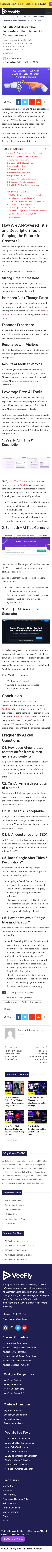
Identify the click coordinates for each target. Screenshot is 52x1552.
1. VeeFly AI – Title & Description (23, 179)
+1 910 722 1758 (18, 1314)
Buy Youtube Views (13, 1200)
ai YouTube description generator (18, 997)
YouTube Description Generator (26, 481)
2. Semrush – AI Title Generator (22, 182)
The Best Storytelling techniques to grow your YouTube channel (38, 1056)
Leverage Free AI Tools (15, 175)
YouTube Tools (15, 17)
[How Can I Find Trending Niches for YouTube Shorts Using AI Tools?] (14, 1117)
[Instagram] (12, 1328)
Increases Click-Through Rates (21, 163)
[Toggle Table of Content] (44, 149)
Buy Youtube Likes (13, 1210)
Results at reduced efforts (19, 172)
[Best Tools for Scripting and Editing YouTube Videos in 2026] (37, 1117)
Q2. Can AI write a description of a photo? (26, 201)
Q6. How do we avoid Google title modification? (23, 215)
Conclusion (10, 188)
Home (5, 17)
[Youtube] (24, 1328)
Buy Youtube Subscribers (15, 1205)
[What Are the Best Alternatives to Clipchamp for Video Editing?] (37, 1088)
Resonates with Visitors (18, 169)
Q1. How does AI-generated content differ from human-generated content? (26, 196)
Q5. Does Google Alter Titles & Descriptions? (28, 211)
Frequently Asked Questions (17, 192)
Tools (8, 1093)
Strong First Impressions (19, 160)
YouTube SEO (22, 716)
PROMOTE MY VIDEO (13, 1539)
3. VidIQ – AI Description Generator (24, 185)
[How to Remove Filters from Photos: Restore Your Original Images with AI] (14, 1088)
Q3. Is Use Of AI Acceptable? (21, 204)
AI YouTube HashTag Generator (18, 1255)
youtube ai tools (10, 1002)
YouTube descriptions (31, 1002)
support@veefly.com (18, 1319)
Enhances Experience (18, 166)
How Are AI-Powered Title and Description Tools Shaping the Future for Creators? (23, 155)
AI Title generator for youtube (21, 993)
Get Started (44, 4)
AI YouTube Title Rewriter (16, 1259)
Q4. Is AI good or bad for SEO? (22, 207)
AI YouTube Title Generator (16, 1241)
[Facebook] (5, 1328)
